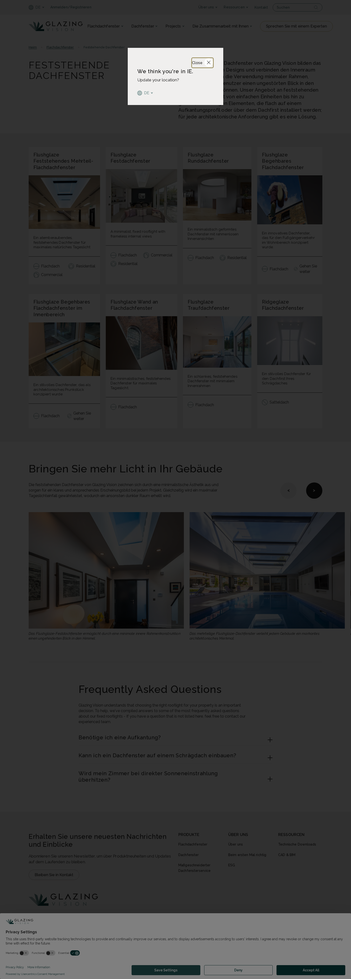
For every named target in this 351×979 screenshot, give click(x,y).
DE (146, 93)
